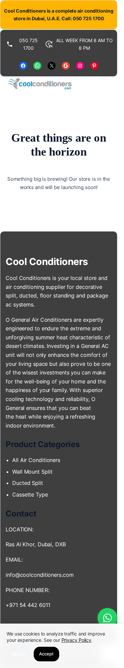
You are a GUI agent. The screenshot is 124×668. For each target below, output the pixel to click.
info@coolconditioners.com (40, 574)
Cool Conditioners (47, 261)
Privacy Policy (77, 640)
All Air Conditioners (37, 460)
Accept (46, 653)
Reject (18, 653)
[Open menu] (107, 84)
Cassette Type (30, 494)
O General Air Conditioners (39, 319)
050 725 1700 (28, 44)
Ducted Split (27, 483)
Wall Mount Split (34, 471)
